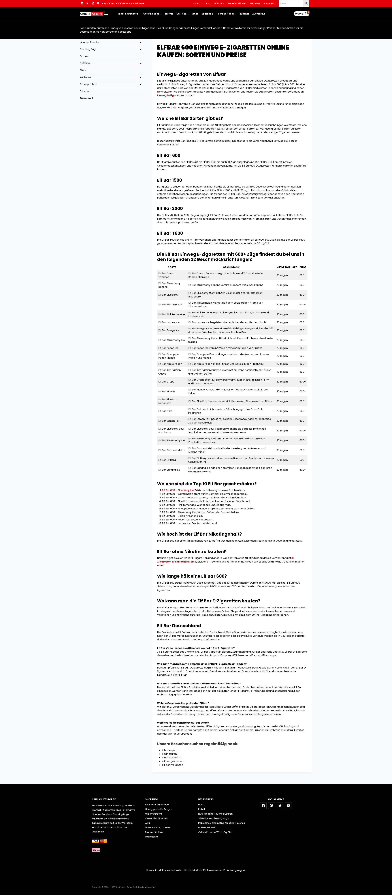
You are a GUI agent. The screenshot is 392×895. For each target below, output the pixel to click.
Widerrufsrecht (153, 813)
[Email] (98, 3)
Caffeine (85, 63)
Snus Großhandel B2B (157, 804)
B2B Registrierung (237, 3)
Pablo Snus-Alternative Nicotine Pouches (221, 822)
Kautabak (85, 77)
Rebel (201, 809)
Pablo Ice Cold (206, 827)
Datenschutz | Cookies (158, 827)
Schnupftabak (88, 84)
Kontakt (197, 3)
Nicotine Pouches (90, 42)
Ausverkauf (258, 13)
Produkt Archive (154, 832)
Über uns (219, 3)
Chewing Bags (88, 49)
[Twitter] (87, 3)
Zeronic (169, 13)
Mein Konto (269, 3)
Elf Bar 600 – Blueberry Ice (178, 490)
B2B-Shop (255, 3)
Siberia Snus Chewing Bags (213, 818)
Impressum (151, 836)
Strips (195, 13)
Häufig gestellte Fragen (158, 809)
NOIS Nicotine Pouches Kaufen (215, 813)
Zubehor (244, 13)
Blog (208, 3)
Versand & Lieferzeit (156, 818)
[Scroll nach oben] (387, 880)
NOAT (201, 804)
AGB (147, 822)
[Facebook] (82, 3)
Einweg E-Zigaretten (170, 95)
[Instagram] (92, 3)
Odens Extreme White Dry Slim (215, 832)
